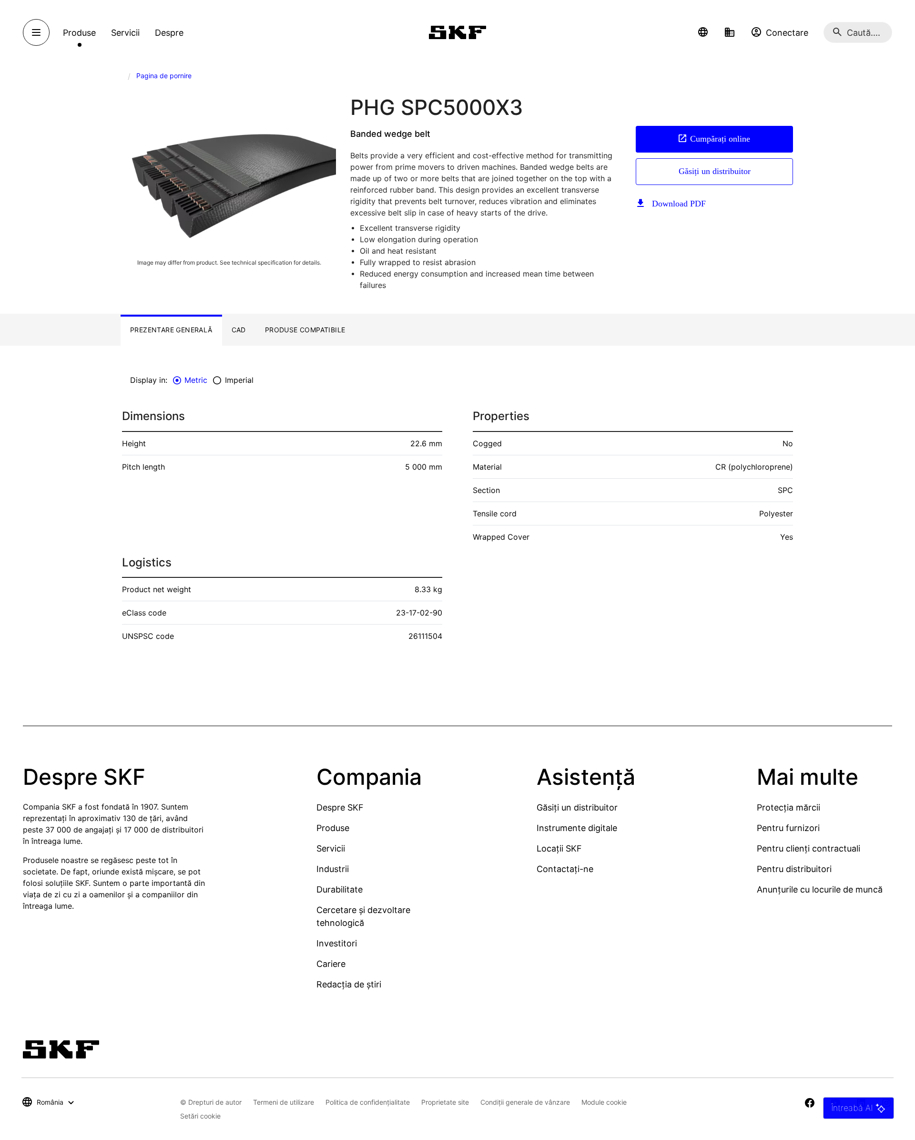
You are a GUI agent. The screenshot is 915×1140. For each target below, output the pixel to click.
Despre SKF (340, 807)
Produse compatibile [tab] (305, 330)
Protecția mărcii (788, 807)
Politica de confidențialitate (367, 1102)
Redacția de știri (348, 984)
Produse (332, 828)
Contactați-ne (565, 869)
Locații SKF (559, 848)
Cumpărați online (720, 139)
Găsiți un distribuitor (715, 171)
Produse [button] (79, 33)
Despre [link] (169, 33)
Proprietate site (445, 1102)
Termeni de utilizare (283, 1102)
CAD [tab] (239, 330)
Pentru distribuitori (794, 869)
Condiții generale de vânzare (525, 1102)
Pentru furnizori (788, 828)
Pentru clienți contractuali (808, 848)
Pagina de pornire (164, 76)
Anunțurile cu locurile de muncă (820, 889)
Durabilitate (339, 889)
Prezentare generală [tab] (171, 330)
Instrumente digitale (577, 828)
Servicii (330, 848)
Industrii (332, 869)
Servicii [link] (125, 33)
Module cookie (604, 1102)
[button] (703, 32)
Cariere (331, 964)
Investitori (336, 943)
